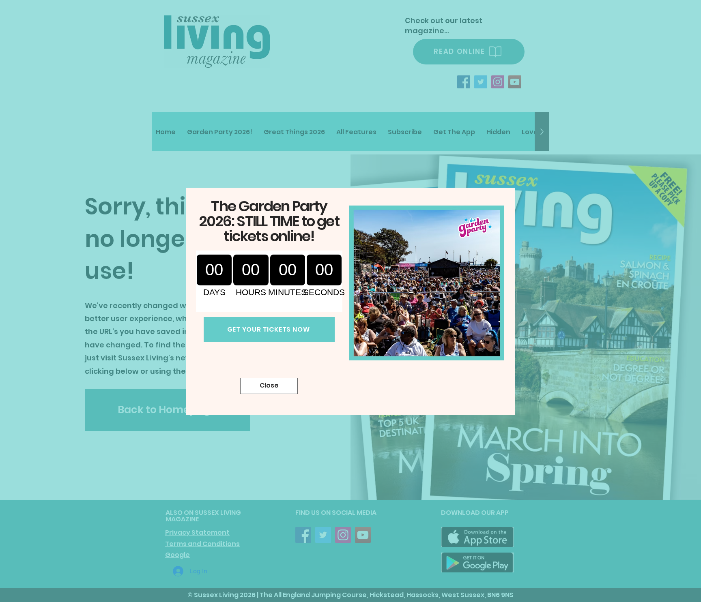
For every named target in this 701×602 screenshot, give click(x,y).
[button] (269, 386)
